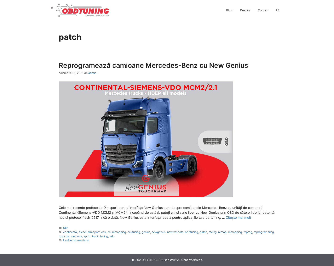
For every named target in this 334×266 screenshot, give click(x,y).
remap (222, 232)
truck (95, 236)
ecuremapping (116, 232)
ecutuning (134, 232)
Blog (229, 10)
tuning (104, 236)
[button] (277, 10)
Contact (263, 10)
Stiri (65, 227)
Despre (245, 10)
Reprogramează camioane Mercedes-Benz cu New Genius (153, 65)
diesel (82, 232)
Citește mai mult (238, 217)
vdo (112, 236)
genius (146, 232)
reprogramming (264, 232)
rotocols (64, 236)
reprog (248, 232)
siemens (76, 236)
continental (70, 232)
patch (203, 232)
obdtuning (191, 232)
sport (87, 236)
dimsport (94, 232)
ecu (103, 232)
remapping (235, 232)
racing (213, 232)
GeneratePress (191, 260)
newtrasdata (175, 232)
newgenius (159, 232)
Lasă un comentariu (76, 240)
